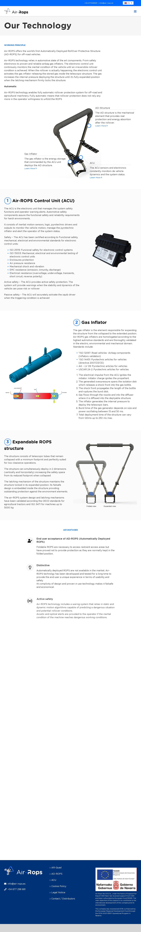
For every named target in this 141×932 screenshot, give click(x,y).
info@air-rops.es (106, 3)
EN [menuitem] (129, 3)
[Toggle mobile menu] (135, 11)
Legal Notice (58, 892)
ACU (53, 880)
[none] (128, 3)
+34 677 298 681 (17, 889)
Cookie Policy (58, 886)
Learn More (101, 126)
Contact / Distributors (63, 899)
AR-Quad (56, 868)
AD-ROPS (56, 874)
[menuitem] (128, 3)
